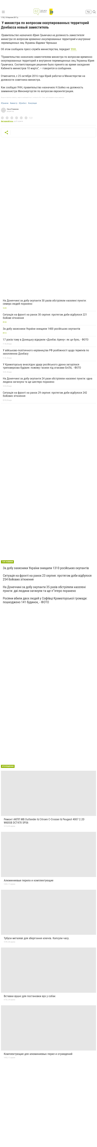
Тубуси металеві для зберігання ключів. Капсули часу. (36, 938)
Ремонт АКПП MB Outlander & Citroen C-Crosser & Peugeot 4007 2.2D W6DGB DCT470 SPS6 (44, 821)
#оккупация (32, 103)
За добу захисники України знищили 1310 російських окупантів (46, 568)
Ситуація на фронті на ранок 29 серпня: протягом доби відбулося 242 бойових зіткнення (45, 394)
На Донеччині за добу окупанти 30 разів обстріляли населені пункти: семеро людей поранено (44, 302)
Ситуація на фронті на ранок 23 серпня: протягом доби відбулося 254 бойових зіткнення (47, 577)
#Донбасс (23, 103)
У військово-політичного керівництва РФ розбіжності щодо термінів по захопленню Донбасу (46, 352)
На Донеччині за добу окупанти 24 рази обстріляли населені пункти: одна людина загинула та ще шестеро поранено (47, 380)
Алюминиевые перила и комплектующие (28, 880)
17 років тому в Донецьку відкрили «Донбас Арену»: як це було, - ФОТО (45, 339)
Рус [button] (88, 12)
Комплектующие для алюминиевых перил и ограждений (38, 1054)
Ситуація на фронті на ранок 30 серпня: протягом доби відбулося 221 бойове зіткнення (45, 316)
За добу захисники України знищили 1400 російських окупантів (41, 328)
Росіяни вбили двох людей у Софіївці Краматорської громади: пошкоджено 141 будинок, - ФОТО (45, 600)
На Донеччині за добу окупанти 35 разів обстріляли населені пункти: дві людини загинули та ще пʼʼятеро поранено (44, 589)
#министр (13, 103)
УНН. (74, 49)
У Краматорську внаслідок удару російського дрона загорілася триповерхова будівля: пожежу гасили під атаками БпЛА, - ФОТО (42, 366)
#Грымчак (5, 103)
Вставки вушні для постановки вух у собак (29, 996)
